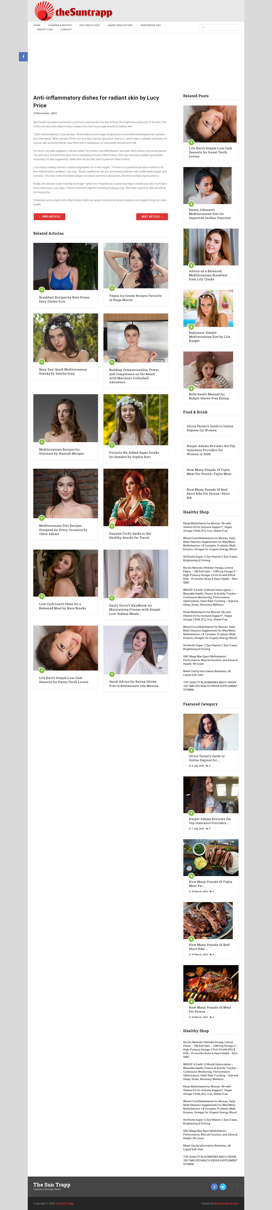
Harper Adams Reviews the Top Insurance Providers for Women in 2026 (211, 450)
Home (36, 25)
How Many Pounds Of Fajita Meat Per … (210, 884)
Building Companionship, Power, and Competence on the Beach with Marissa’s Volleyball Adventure (134, 376)
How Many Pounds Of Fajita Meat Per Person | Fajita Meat (209, 472)
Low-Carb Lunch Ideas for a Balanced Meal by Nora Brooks (62, 606)
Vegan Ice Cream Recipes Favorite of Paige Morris (135, 298)
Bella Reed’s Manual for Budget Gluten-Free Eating (209, 396)
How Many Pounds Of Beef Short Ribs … (209, 947)
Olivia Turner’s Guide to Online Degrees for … (207, 758)
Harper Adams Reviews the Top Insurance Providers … (210, 821)
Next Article (151, 216)
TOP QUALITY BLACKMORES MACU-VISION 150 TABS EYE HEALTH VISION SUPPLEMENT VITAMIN (210, 686)
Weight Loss (45, 29)
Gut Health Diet (89, 25)
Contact (66, 29)
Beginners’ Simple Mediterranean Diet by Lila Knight (209, 337)
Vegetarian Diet (150, 25)
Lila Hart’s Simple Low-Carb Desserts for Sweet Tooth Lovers (63, 680)
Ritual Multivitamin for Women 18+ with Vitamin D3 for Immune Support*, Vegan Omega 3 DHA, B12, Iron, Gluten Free (207, 527)
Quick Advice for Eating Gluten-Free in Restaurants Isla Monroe (133, 684)
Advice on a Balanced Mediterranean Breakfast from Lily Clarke (208, 275)
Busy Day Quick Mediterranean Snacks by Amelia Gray (63, 371)
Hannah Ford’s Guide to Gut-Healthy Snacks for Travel (130, 535)
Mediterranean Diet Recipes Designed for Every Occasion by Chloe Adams (63, 530)
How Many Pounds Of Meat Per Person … (210, 1009)
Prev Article (50, 216)
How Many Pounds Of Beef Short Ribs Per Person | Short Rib (208, 494)
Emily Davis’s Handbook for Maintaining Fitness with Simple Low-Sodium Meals (134, 609)
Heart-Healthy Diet (120, 25)
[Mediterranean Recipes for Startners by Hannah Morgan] (65, 418)
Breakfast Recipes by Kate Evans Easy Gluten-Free (64, 299)
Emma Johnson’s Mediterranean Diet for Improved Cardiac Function (210, 214)
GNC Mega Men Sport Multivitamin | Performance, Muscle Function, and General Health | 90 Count (210, 660)
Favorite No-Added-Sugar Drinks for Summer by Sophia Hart (134, 455)
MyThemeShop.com (226, 1203)
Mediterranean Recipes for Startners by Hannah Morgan (61, 451)
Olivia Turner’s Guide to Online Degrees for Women (210, 428)
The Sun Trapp (51, 1184)
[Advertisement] (136, 66)
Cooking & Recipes (60, 25)
